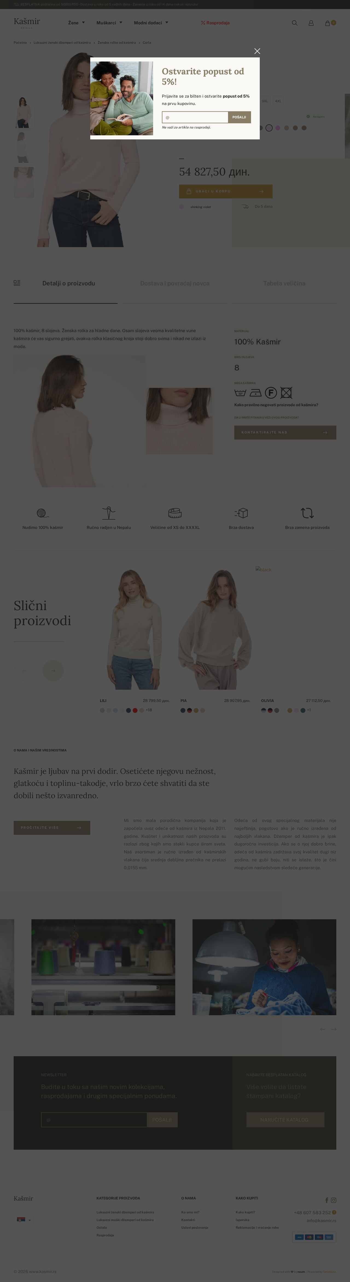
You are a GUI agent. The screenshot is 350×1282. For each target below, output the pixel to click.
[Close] (256, 51)
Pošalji (239, 117)
